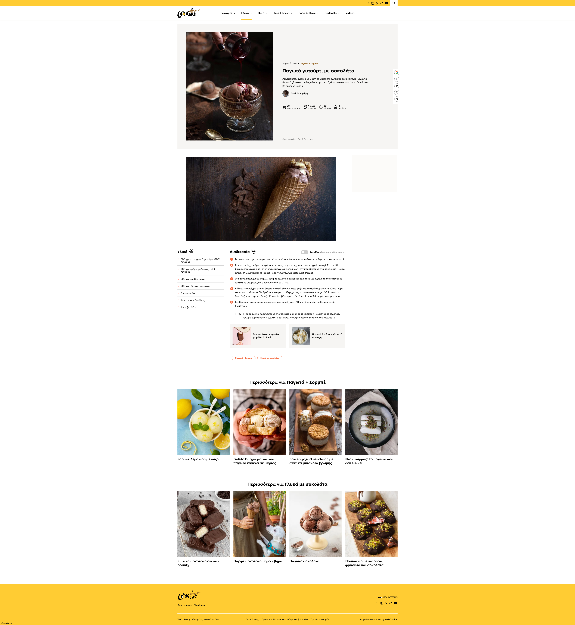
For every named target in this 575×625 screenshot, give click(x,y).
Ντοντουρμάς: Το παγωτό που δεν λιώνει (369, 461)
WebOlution (391, 619)
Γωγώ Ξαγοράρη (299, 93)
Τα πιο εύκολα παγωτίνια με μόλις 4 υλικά (266, 336)
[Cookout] (188, 13)
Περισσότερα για (287, 382)
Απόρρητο (6, 623)
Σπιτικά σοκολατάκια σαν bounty (198, 563)
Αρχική (285, 63)
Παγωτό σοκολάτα (304, 561)
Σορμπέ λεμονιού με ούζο (198, 459)
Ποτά (261, 13)
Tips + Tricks (281, 13)
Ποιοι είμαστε (184, 605)
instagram (372, 3)
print (396, 99)
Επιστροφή (570, 617)
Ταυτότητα (199, 605)
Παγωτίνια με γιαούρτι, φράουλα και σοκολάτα (364, 563)
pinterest (377, 3)
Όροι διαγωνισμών (320, 619)
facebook (368, 3)
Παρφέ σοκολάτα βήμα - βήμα (257, 561)
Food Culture (307, 13)
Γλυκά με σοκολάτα (269, 358)
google (396, 72)
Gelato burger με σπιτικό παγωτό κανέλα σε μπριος (254, 461)
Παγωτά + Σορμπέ (309, 63)
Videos (350, 13)
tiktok (381, 3)
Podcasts (331, 13)
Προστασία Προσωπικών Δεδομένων (279, 619)
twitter (396, 92)
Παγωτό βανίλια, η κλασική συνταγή (327, 336)
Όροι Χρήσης (252, 619)
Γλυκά (245, 13)
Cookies (304, 619)
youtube (386, 3)
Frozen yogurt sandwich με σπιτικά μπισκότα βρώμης (311, 461)
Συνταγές (226, 13)
